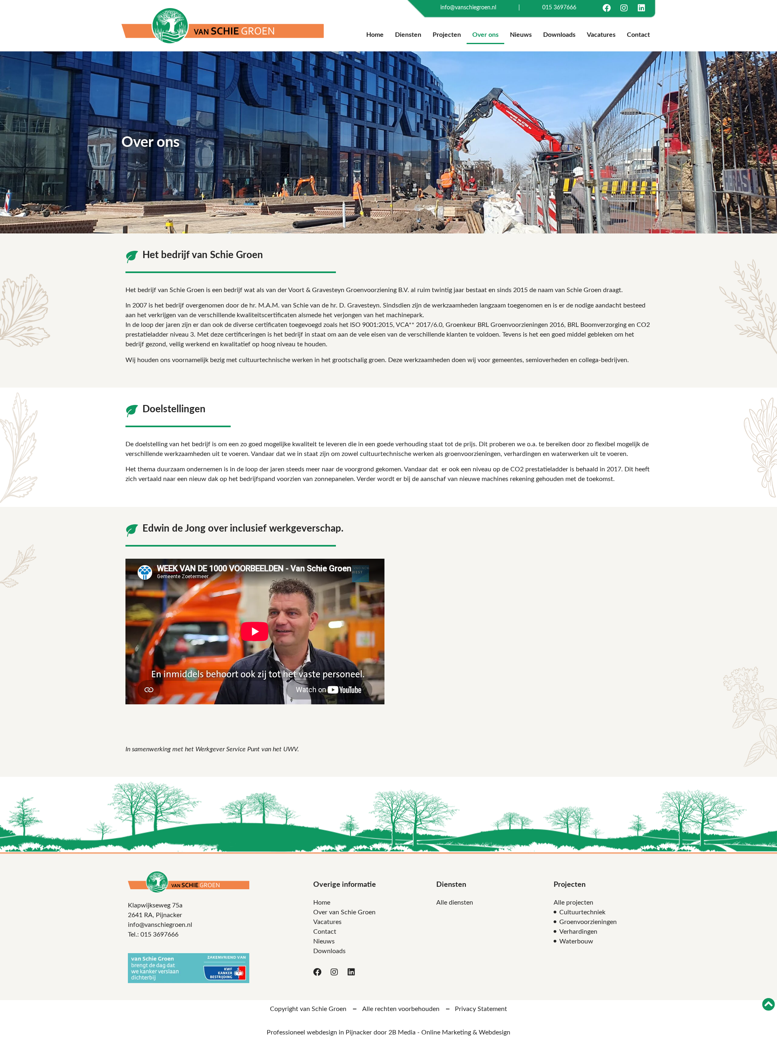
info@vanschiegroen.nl (468, 8)
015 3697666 (559, 8)
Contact (638, 35)
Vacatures (601, 35)
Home (375, 35)
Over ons (485, 35)
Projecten (447, 35)
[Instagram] (624, 8)
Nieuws (521, 35)
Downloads (559, 35)
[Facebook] (607, 8)
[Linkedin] (641, 8)
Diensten (408, 35)
